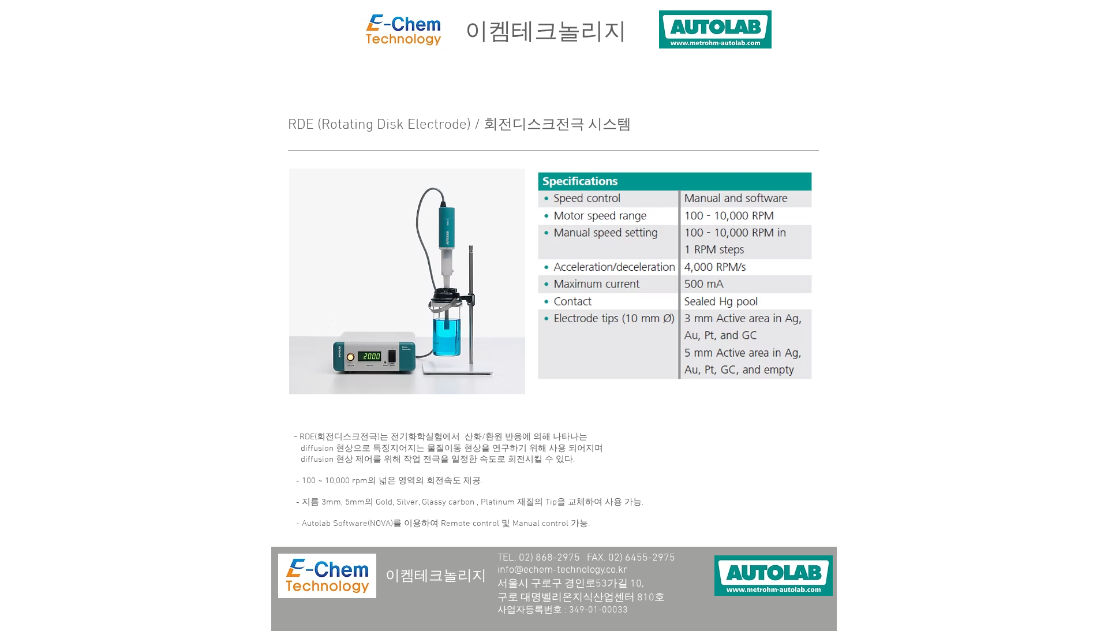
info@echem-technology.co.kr (562, 570)
